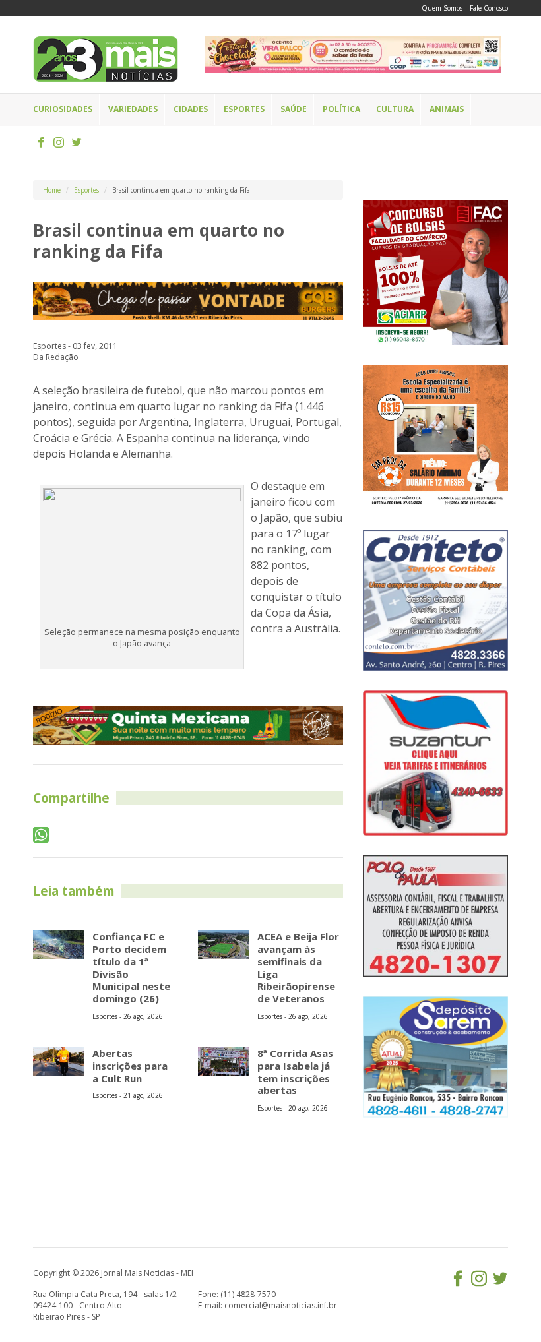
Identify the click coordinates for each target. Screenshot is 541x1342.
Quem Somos (442, 8)
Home (52, 190)
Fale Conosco (489, 8)
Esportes (86, 190)
